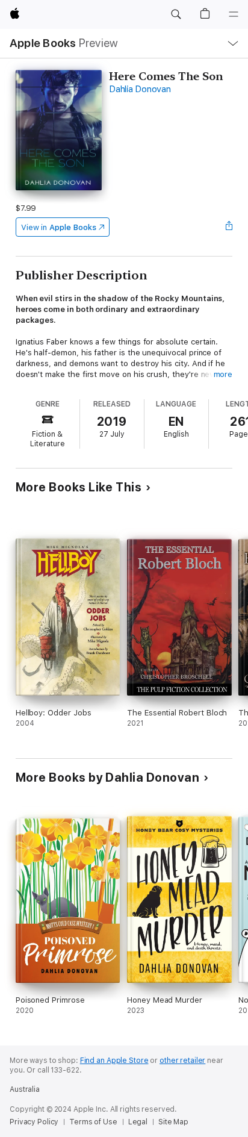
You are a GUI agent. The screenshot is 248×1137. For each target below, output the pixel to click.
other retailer (182, 1060)
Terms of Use (93, 1122)
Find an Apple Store (114, 1060)
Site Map (173, 1122)
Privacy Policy (34, 1122)
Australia (25, 1089)
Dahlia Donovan (140, 89)
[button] (175, 14)
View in (58, 227)
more (223, 374)
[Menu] (233, 14)
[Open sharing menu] (229, 227)
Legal (137, 1122)
